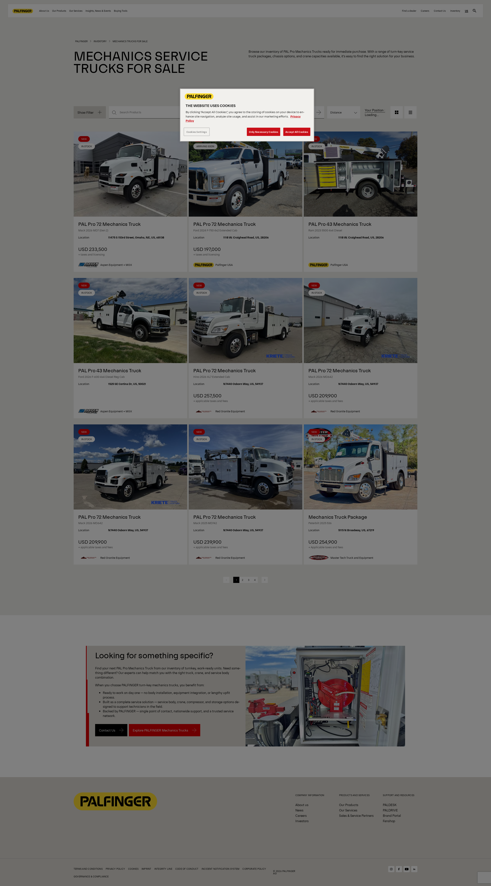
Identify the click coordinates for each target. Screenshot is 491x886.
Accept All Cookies (296, 131)
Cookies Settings (196, 131)
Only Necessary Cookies (263, 131)
